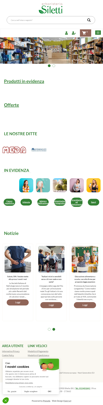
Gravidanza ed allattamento (76, 202)
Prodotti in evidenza (24, 81)
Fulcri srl (67, 401)
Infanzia (26, 202)
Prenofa (46, 401)
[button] (49, 66)
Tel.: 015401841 (82, 388)
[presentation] (6, 54)
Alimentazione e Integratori (60, 202)
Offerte (11, 104)
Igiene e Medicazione (43, 202)
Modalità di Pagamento (38, 351)
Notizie (11, 233)
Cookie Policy (8, 355)
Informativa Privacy (11, 351)
